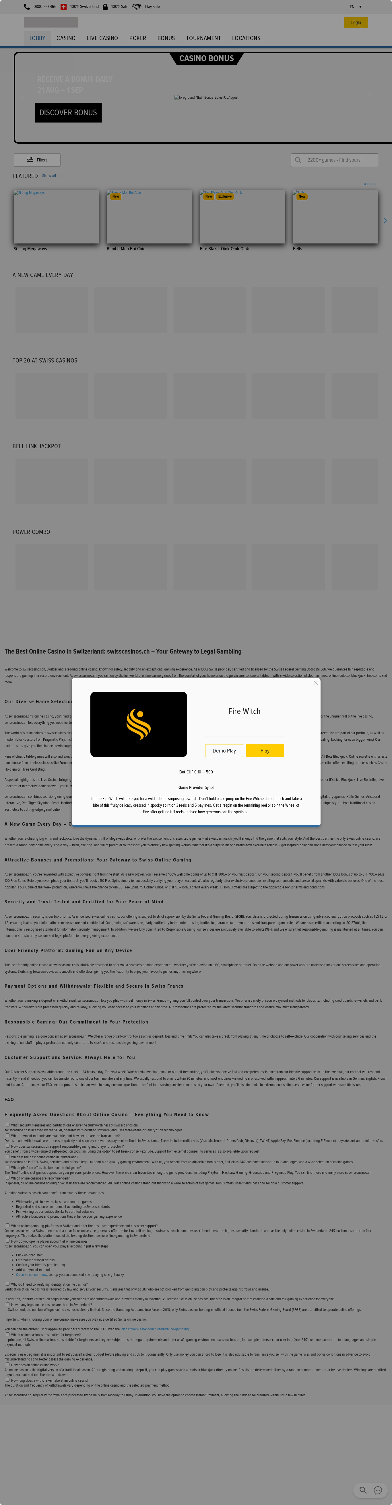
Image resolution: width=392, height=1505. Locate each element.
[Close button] (316, 683)
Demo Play (224, 750)
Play (265, 750)
